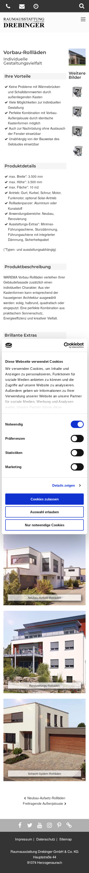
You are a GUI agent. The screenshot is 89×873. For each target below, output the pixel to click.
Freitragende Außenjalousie (43, 803)
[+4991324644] (9, 7)
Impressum (23, 839)
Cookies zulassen (45, 499)
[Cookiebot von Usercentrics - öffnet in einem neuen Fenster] (64, 345)
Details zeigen (63, 485)
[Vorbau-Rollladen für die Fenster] (77, 132)
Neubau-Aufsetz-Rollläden (46, 798)
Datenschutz (45, 839)
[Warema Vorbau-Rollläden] (77, 152)
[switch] (77, 438)
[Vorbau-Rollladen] (77, 112)
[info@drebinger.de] (22, 7)
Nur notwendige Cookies (44, 525)
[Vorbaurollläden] (77, 93)
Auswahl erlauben (44, 512)
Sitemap (65, 839)
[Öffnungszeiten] (36, 7)
